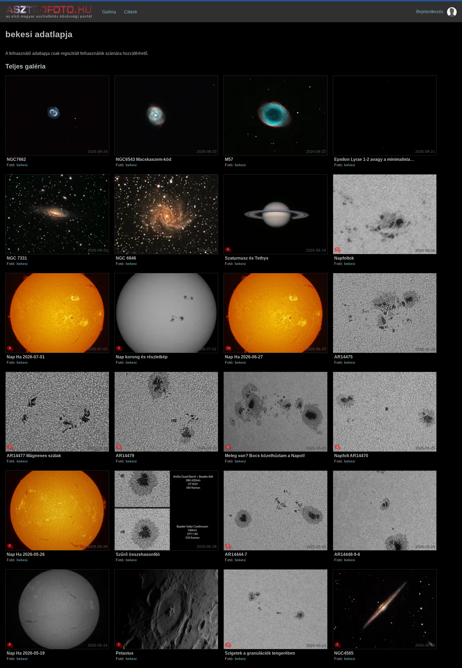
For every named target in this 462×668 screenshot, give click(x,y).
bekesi (22, 165)
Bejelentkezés (429, 11)
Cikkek (130, 12)
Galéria (109, 12)
